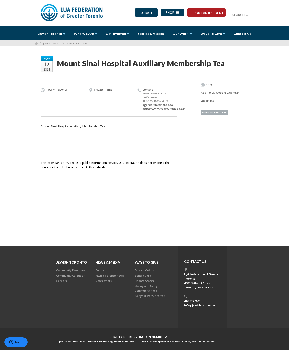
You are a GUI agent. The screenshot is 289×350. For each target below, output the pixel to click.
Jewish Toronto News (109, 276)
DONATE (146, 13)
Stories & (151, 33)
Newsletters (103, 281)
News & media (107, 262)
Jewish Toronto (51, 43)
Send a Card (143, 276)
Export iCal (208, 101)
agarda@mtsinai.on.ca (157, 105)
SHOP (170, 12)
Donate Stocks (144, 281)
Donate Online (144, 270)
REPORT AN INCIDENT (206, 13)
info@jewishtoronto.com (200, 305)
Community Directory (70, 270)
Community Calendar (78, 43)
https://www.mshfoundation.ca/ (163, 109)
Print (209, 84)
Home (36, 43)
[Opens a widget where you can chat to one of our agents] (16, 342)
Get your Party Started (150, 296)
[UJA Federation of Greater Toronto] (72, 11)
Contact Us (242, 33)
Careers (61, 281)
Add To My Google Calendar (220, 92)
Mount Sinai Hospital (214, 112)
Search (238, 15)
